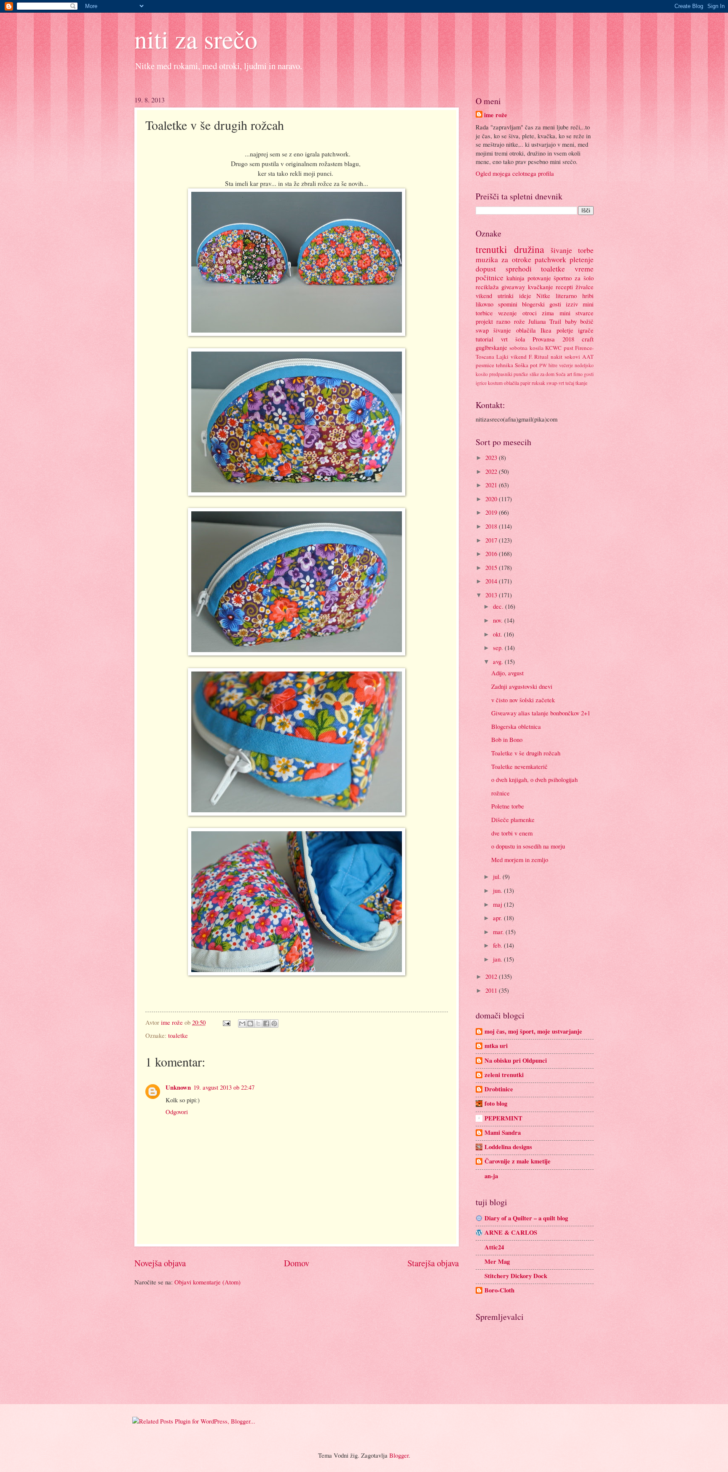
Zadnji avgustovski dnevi (521, 686)
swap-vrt (555, 383)
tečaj (569, 383)
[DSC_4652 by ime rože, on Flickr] (296, 653)
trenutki (491, 249)
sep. (499, 647)
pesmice (485, 365)
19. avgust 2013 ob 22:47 (223, 1087)
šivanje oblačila (514, 330)
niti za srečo (195, 39)
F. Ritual (539, 356)
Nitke (543, 295)
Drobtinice (498, 1089)
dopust (486, 268)
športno (563, 278)
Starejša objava (433, 1263)
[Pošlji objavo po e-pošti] (242, 1023)
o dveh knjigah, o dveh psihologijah (534, 779)
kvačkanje (540, 286)
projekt (484, 321)
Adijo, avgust (507, 673)
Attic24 (494, 1247)
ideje (525, 295)
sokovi (572, 356)
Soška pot (526, 365)
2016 (492, 553)
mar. (499, 931)
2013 (492, 595)
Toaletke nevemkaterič (519, 766)
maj (498, 904)
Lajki (502, 356)
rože (519, 321)
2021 (492, 485)
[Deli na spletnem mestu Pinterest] (274, 1023)
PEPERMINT (503, 1118)
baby (571, 321)
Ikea (546, 330)
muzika (487, 259)
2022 (492, 471)
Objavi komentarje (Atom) (207, 1282)
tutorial (484, 339)
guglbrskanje (491, 347)
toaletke (178, 1035)
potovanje (539, 278)
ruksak (538, 383)
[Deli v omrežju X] (258, 1023)
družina (529, 249)
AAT (588, 356)
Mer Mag (497, 1261)
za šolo (584, 278)
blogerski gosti (541, 304)
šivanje (561, 250)
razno (503, 321)
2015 (492, 567)
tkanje (581, 383)
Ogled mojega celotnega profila (515, 173)
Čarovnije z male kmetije (517, 1161)
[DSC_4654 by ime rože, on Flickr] (296, 973)
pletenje (582, 259)
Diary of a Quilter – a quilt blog (526, 1218)
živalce (584, 286)
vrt (504, 339)
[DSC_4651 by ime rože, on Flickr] (296, 493)
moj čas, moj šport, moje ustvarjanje (533, 1031)
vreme (584, 268)
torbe (586, 250)
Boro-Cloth (499, 1290)
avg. (499, 661)
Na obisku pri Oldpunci (515, 1060)
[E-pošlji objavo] (225, 1022)
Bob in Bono (506, 739)
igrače (586, 330)
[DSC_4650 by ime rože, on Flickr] (296, 333)
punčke (521, 374)
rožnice (500, 793)
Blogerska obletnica (516, 726)
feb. (498, 945)
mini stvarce (576, 313)
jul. (498, 876)
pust (568, 348)
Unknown (178, 1087)
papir (525, 383)
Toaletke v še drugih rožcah (525, 753)
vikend (519, 356)
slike (534, 374)
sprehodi (519, 268)
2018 (492, 526)
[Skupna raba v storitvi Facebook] (266, 1023)
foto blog (495, 1103)
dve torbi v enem (512, 833)
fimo (578, 374)
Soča (560, 374)
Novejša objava (160, 1263)
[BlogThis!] (250, 1023)
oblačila (511, 383)
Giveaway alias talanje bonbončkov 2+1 (540, 713)
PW (543, 365)
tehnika (504, 365)
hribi (588, 295)
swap (482, 330)
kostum (495, 383)
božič (587, 321)
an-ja (491, 1175)
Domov (296, 1263)
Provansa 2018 (553, 339)
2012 (492, 976)
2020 (492, 498)
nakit (556, 356)
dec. (499, 606)
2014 (492, 581)
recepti (564, 286)
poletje (565, 330)
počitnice (489, 277)
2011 (492, 990)
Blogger (399, 1455)
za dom (547, 374)
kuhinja (515, 278)
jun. (498, 890)
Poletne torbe (507, 806)
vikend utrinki (495, 295)
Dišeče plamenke (513, 819)
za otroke (516, 259)
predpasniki (500, 374)
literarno (566, 295)
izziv (572, 304)
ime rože (495, 115)
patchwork (550, 259)
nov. (498, 620)
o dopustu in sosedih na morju (528, 846)
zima (548, 313)
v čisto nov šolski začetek (523, 700)
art (569, 374)
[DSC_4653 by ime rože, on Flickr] (296, 813)
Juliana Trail (544, 321)
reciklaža (487, 286)
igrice (481, 383)
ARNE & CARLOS (510, 1232)
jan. (498, 959)
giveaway (513, 286)
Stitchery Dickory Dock (515, 1275)
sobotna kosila (526, 348)
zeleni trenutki (504, 1074)
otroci (529, 313)
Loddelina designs (508, 1146)
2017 (492, 540)
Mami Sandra (502, 1132)
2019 (492, 512)
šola (520, 339)
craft (588, 339)
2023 (492, 457)
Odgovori (177, 1111)
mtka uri (496, 1045)
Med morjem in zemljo (519, 859)
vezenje (507, 313)
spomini (507, 304)
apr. (498, 917)
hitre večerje (561, 365)
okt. (498, 634)
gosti (589, 374)
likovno (484, 304)
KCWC (553, 348)
